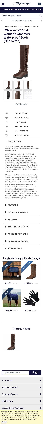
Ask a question (21, 131)
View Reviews (21, 104)
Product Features (18, 234)
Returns (12, 219)
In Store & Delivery (18, 227)
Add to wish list (21, 118)
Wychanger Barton (10, 387)
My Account (7, 380)
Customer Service (10, 394)
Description (14, 141)
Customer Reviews (18, 241)
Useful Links (7, 401)
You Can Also (15, 248)
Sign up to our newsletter (21, 21)
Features (13, 205)
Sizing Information (18, 212)
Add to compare (21, 135)
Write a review (21, 113)
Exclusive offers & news (11, 373)
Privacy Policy (27, 419)
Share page (21, 122)
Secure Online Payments (12, 408)
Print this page (21, 126)
